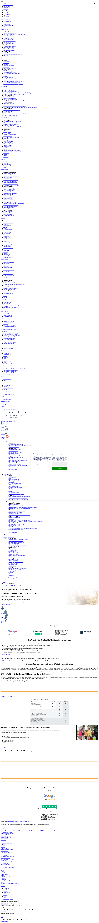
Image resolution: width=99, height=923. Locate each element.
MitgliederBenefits (7, 142)
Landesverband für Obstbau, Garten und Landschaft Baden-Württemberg (20, 107)
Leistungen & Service (8, 25)
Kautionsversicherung (8, 195)
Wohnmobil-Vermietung (8, 275)
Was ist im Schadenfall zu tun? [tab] (10, 768)
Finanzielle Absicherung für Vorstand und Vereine (14, 34)
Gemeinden (6, 55)
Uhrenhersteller (7, 246)
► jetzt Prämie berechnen (6, 747)
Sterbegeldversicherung (8, 343)
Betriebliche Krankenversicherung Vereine (13, 84)
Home (4, 3)
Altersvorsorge (4, 860)
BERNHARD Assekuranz (8, 867)
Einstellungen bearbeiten (38, 463)
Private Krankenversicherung (10, 334)
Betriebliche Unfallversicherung (10, 206)
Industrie (5, 253)
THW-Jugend (6, 112)
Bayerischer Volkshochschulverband (11, 96)
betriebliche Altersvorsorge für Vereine (12, 82)
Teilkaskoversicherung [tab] (8, 689)
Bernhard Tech (6, 286)
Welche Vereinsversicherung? (7, 833)
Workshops (6, 153)
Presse (4, 362)
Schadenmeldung (7, 385)
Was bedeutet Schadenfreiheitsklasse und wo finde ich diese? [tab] (20, 763)
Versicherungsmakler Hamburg (10, 370)
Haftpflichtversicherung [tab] (8, 685)
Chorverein (6, 63)
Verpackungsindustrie (8, 248)
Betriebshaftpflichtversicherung (10, 176)
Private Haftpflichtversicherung (10, 313)
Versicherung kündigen (8, 293)
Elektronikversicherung (8, 43)
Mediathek (5, 157)
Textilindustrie (6, 245)
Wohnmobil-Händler (8, 274)
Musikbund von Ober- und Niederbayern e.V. (13, 100)
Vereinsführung (7, 133)
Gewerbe (5, 252)
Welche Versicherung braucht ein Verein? (12, 121)
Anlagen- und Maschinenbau (10, 221)
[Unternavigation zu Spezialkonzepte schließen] (4, 535)
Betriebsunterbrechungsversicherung (11, 188)
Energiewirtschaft (7, 232)
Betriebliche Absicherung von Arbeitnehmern (13, 81)
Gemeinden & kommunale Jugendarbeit (12, 54)
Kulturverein (6, 67)
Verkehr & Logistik (7, 257)
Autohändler (6, 263)
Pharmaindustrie (7, 242)
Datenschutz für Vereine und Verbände (12, 126)
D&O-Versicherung (7, 177)
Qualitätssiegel (6, 147)
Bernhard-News (7, 361)
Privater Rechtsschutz (8, 316)
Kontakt (5, 386)
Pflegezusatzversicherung (9, 339)
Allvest (5, 331)
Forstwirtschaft (6, 233)
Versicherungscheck (12, 469)
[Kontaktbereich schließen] (95, 4)
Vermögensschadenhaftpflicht (10, 182)
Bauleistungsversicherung (9, 173)
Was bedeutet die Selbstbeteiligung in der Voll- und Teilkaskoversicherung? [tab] (25, 759)
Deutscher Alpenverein (8, 103)
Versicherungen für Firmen (7, 849)
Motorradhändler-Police (8, 270)
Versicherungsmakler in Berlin (10, 371)
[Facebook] (2, 830)
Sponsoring (3, 872)
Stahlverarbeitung (7, 244)
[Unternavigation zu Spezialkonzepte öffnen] (12, 474)
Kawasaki (5, 324)
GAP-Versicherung (7, 211)
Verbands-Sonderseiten (6, 836)
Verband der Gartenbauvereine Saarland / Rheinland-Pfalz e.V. (17, 114)
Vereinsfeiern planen (8, 128)
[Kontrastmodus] (91, 917)
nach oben (3, 886)
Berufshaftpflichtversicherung (10, 174)
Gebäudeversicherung (8, 191)
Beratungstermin (4, 921)
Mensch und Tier (7, 302)
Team (4, 358)
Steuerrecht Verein (7, 136)
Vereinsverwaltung (7, 145)
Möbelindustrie (6, 241)
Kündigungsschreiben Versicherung (11, 150)
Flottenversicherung (8, 212)
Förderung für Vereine (8, 125)
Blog (4, 26)
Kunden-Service (4, 874)
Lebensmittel (6, 236)
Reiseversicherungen (8, 141)
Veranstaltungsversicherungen (10, 46)
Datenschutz (3, 878)
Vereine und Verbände (7, 832)
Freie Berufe (6, 250)
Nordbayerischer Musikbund (10, 99)
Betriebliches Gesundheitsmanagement (12, 282)
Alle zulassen (59, 468)
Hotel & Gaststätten (7, 267)
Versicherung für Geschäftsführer (11, 185)
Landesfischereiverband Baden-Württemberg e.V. (14, 106)
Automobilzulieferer (8, 223)
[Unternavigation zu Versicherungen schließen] (4, 472)
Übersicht (5, 130)
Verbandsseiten (6, 24)
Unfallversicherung (7, 315)
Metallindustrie (6, 238)
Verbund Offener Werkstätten (10, 115)
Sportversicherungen (8, 77)
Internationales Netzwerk (9, 289)
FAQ (4, 404)
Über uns (5, 9)
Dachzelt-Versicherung (8, 321)
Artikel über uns (7, 379)
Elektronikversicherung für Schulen (11, 73)
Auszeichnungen (7, 354)
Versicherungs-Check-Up (6, 837)
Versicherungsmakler (8, 363)
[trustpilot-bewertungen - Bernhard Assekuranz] (49, 806)
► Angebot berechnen (6, 828)
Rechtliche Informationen (6, 876)
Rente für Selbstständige (9, 209)
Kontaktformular (7, 399)
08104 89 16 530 (4, 904)
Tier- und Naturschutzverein (9, 68)
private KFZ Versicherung (9, 325)
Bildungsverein (6, 61)
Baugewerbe (6, 224)
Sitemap (5, 155)
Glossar (5, 154)
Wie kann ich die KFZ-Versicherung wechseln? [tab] (15, 772)
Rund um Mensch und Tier (7, 862)
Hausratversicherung (8, 322)
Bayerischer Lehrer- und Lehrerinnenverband (13, 94)
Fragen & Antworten (8, 388)
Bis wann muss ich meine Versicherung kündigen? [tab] (17, 776)
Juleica (5, 76)
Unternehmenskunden (7, 843)
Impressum (3, 879)
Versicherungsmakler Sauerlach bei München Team (15, 368)
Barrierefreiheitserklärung (6, 880)
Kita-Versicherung (7, 70)
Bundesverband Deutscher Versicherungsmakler (18, 821)
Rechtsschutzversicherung (9, 38)
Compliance (3, 870)
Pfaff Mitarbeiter (7, 306)
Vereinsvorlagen (7, 146)
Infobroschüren (6, 292)
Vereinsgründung (7, 132)
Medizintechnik (7, 237)
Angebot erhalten (10, 583)
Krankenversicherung (5, 858)
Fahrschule (5, 266)
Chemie (5, 228)
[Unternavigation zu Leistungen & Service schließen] (4, 580)
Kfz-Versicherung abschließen (7, 696)
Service (5, 10)
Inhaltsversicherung (7, 42)
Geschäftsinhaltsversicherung (10, 193)
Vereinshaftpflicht (5, 834)
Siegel (4, 380)
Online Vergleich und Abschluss (10, 307)
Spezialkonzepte (7, 22)
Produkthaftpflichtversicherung (10, 180)
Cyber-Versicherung (8, 39)
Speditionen (6, 271)
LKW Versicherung (7, 214)
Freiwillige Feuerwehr (8, 65)
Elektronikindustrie (7, 229)
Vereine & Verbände (8, 5)
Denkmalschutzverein (8, 64)
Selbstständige (6, 256)
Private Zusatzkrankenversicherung (11, 335)
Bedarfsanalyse (6, 281)
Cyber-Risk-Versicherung (9, 189)
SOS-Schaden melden (8, 394)
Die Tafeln (5, 104)
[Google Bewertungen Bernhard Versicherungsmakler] (49, 797)
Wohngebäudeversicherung (9, 326)
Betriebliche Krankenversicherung (11, 205)
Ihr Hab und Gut (7, 303)
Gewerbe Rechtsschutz (8, 194)
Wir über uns (6, 353)
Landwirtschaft (6, 234)
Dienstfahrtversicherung (8, 47)
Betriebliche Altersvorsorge (9, 202)
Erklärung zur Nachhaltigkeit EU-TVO (10, 883)
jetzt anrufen (3, 911)
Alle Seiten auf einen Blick (9, 409)
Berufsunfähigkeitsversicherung (10, 333)
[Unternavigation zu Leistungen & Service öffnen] (14, 537)
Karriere (7, 12)
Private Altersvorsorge (8, 340)
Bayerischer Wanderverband (9, 98)
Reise (4, 308)
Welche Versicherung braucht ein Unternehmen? (14, 284)
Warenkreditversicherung (9, 199)
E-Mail (2, 917)
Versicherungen (7, 21)
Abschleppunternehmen (8, 262)
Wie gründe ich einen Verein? (10, 122)
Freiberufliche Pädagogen (9, 52)
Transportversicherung (8, 215)
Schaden (7, 16)
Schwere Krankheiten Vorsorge (10, 336)
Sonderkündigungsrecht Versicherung (12, 151)
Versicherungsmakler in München (11, 374)
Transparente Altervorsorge (9, 342)
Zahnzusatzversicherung (9, 338)
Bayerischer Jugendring (8, 90)
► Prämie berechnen (5, 604)
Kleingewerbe (6, 254)
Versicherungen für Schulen (9, 72)
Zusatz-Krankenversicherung (7, 859)
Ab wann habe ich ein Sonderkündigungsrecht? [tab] (16, 785)
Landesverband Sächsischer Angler (11, 110)
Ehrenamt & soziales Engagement (11, 137)
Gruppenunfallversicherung (9, 41)
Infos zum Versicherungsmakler (10, 124)
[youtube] (9, 830)
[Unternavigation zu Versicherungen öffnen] (12, 441)
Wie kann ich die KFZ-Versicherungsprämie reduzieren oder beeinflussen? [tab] (24, 755)
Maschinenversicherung (8, 197)
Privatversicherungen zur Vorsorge (11, 305)
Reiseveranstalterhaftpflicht (9, 181)
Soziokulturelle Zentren (8, 111)
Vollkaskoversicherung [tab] (8, 693)
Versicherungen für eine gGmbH (10, 78)
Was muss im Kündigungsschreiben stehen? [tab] (15, 780)
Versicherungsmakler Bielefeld (10, 372)
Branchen (5, 163)
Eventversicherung (7, 178)
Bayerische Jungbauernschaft (10, 91)
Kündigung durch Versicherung (10, 143)
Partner (5, 356)
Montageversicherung (8, 198)
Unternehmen (6, 6)
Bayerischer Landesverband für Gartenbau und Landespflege (17, 93)
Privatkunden (6, 7)
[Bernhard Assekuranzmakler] (14, 420)
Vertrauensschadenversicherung (10, 184)
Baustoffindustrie (7, 225)
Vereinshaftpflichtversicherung (10, 33)
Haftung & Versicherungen (9, 134)
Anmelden (7, 14)
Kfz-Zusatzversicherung (8, 50)
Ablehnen (60, 463)
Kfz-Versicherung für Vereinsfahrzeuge (12, 48)
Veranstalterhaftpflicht (8, 35)
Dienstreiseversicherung (8, 207)
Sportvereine (6, 138)
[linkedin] (5, 830)
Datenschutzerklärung (62, 460)
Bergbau (5, 227)
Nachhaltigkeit (6, 357)
